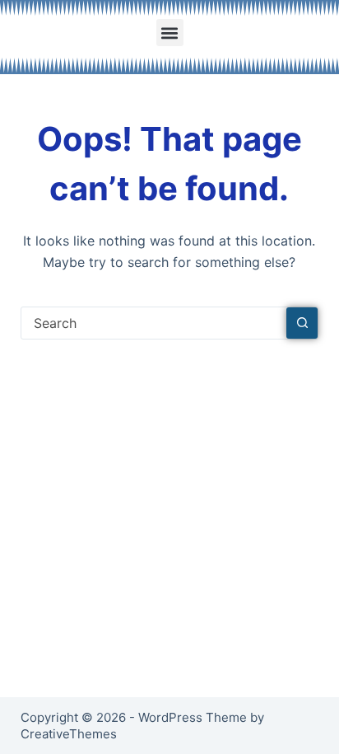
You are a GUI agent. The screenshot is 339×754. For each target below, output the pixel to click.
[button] (169, 32)
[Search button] (302, 323)
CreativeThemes (69, 734)
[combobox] (154, 323)
